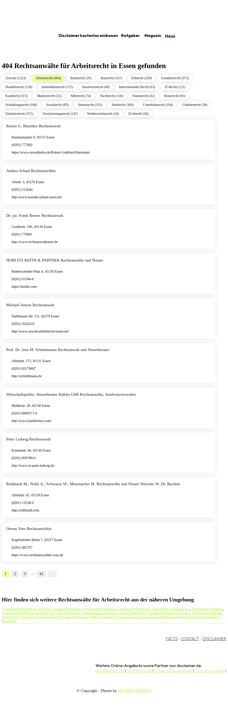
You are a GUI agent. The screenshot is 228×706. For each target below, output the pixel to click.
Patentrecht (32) (143, 96)
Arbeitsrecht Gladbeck (207, 609)
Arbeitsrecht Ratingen (54, 617)
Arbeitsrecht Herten (143, 613)
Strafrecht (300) (123, 105)
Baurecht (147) (111, 78)
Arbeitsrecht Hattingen (134, 609)
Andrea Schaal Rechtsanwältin (31, 170)
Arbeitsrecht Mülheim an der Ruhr (26, 609)
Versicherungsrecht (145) (60, 114)
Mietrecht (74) (81, 96)
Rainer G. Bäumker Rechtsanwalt (33, 126)
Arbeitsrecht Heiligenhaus (81, 613)
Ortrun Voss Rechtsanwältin (28, 528)
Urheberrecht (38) (194, 105)
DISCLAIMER (214, 638)
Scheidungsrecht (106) (21, 105)
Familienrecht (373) (175, 78)
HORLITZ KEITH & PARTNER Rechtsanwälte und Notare (54, 260)
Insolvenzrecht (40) (96, 87)
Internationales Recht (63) (137, 87)
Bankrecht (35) (81, 78)
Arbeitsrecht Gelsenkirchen (171, 609)
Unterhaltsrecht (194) (158, 105)
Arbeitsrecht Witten (85, 617)
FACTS (171, 638)
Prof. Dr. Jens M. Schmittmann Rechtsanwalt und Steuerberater (57, 349)
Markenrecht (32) (49, 96)
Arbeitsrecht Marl (188, 617)
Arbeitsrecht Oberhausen (99, 609)
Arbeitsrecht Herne (114, 613)
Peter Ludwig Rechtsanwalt (28, 439)
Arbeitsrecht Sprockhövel (20, 617)
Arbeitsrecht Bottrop (65, 609)
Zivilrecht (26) (138, 114)
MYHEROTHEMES (134, 690)
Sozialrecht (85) (57, 105)
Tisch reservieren (209, 670)
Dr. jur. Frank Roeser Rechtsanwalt (34, 215)
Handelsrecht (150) (18, 87)
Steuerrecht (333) (90, 105)
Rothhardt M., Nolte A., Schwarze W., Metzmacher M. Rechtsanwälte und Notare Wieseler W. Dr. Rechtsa (93, 484)
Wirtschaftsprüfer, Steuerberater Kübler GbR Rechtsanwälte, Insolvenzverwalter (71, 394)
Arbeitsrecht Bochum (46, 613)
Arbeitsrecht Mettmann (158, 617)
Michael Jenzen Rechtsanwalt (30, 305)
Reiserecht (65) (174, 96)
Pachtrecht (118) (111, 96)
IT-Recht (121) (175, 87)
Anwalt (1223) (15, 78)
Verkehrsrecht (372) (19, 114)
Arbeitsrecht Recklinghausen (120, 617)
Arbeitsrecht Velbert (16, 613)
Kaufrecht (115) (16, 96)
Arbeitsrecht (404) (48, 78)
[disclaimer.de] (24, 36)
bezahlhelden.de (110, 670)
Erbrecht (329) (141, 78)
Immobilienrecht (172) (57, 87)
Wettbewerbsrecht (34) (103, 114)
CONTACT (190, 638)
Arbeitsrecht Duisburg (174, 613)
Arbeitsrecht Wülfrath (206, 613)
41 (41, 574)
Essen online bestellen (173, 670)
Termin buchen (139, 670)
